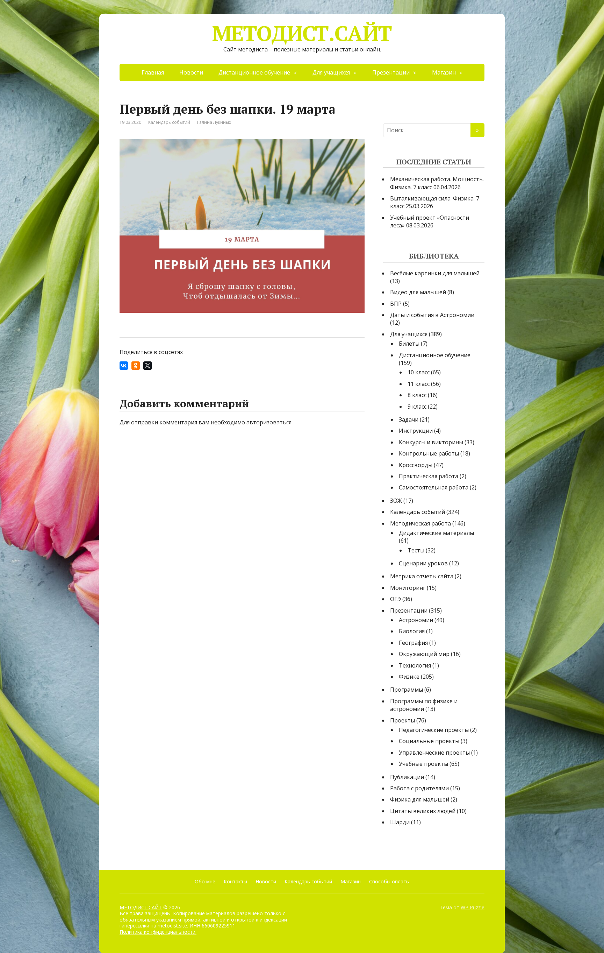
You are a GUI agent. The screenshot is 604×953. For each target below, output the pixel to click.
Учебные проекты (423, 764)
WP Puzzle (472, 907)
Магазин (444, 72)
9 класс (417, 406)
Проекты (402, 720)
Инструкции (416, 431)
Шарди (400, 822)
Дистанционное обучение (254, 72)
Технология (415, 665)
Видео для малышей (418, 292)
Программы (406, 689)
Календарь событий (169, 122)
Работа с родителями (419, 788)
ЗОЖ (396, 500)
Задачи (408, 419)
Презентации (391, 72)
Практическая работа (428, 476)
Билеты (409, 343)
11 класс (419, 384)
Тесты (416, 550)
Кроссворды (415, 465)
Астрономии (416, 620)
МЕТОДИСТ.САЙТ (302, 33)
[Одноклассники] (135, 365)
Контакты (235, 881)
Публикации (407, 777)
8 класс (417, 395)
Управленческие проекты (434, 752)
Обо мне (205, 881)
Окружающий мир (424, 654)
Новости (191, 72)
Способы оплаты (389, 881)
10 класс (419, 372)
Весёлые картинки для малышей (435, 273)
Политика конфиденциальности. (158, 932)
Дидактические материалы (436, 533)
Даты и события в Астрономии (432, 315)
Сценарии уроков (423, 563)
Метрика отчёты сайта (421, 576)
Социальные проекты (429, 741)
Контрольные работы (429, 453)
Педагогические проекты (434, 730)
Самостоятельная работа (433, 487)
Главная (153, 72)
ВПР (396, 304)
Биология (412, 631)
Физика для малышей (419, 799)
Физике (409, 676)
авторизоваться (269, 422)
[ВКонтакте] (124, 365)
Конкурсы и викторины (431, 442)
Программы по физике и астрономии (424, 705)
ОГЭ (395, 599)
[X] (147, 365)
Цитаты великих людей (422, 811)
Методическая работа (420, 523)
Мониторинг (407, 588)
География (413, 643)
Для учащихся (331, 72)
